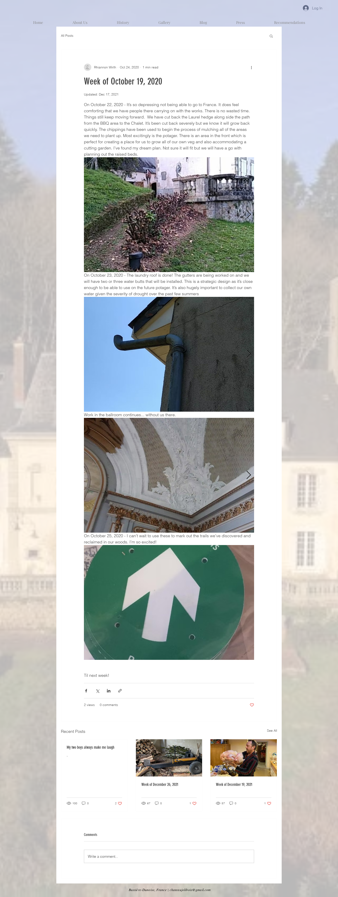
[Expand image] (169, 214)
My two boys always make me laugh (90, 747)
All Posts (67, 36)
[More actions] (251, 67)
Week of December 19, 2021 (234, 784)
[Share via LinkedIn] (108, 691)
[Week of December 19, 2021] (243, 757)
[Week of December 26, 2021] (169, 757)
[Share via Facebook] (86, 691)
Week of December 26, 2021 (159, 784)
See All (272, 730)
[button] (271, 36)
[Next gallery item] (248, 214)
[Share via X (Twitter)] (97, 691)
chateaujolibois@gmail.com (190, 889)
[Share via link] (120, 691)
